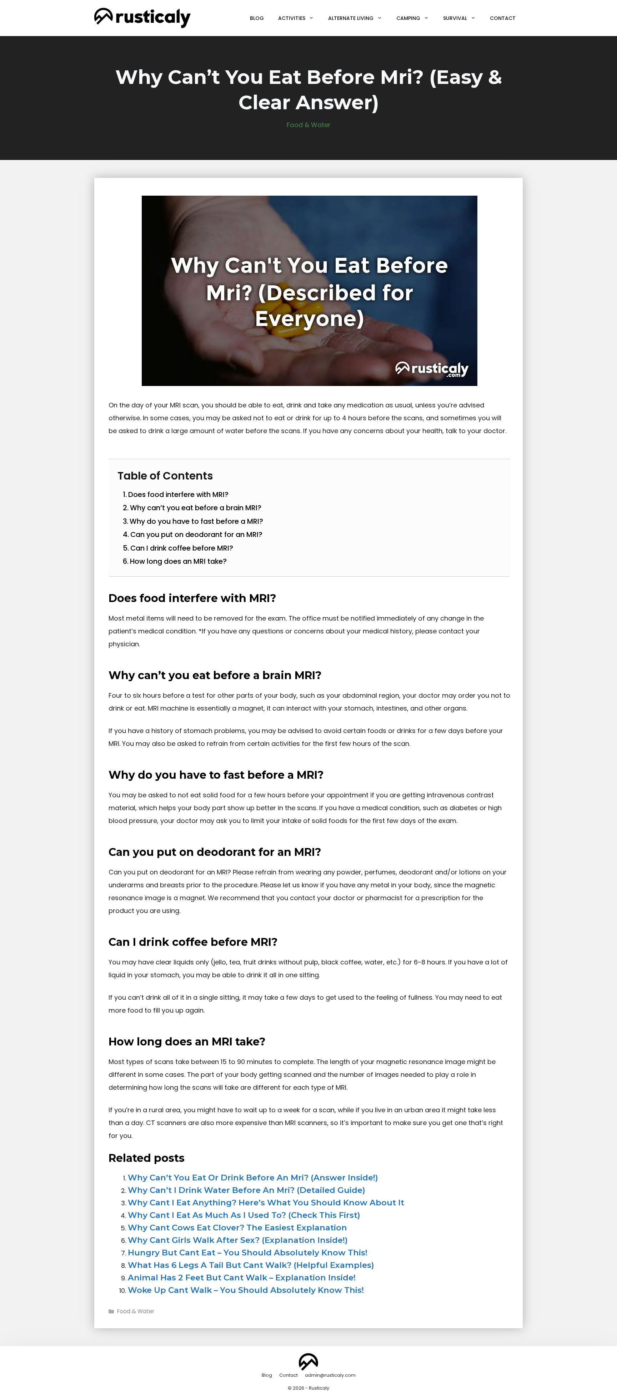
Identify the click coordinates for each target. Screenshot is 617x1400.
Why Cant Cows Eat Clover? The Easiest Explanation (237, 1228)
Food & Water (309, 124)
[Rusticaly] (142, 17)
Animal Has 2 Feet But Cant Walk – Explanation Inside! (242, 1278)
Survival (455, 18)
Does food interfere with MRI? (178, 495)
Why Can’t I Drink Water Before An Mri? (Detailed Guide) (246, 1190)
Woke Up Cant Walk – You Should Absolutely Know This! (246, 1290)
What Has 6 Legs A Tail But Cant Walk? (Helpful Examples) (251, 1265)
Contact (503, 18)
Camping (408, 18)
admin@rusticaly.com (330, 1375)
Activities (291, 18)
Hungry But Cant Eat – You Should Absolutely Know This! (247, 1253)
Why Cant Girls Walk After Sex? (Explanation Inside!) (238, 1240)
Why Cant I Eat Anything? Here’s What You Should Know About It (266, 1203)
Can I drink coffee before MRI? (181, 548)
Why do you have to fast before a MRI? (196, 521)
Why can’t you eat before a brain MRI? (195, 508)
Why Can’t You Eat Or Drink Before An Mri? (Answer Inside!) (253, 1178)
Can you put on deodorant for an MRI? (196, 535)
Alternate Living (350, 18)
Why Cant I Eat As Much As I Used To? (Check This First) (244, 1215)
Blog (257, 18)
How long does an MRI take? (178, 561)
